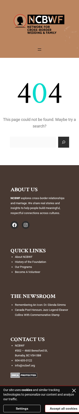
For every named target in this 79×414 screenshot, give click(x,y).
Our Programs (23, 267)
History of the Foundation (30, 262)
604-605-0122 (23, 360)
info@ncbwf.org (25, 365)
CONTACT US (28, 339)
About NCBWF (23, 256)
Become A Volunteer (27, 272)
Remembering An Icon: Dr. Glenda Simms (40, 304)
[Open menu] (39, 49)
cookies (27, 390)
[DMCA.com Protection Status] (24, 376)
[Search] (63, 142)
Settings (22, 408)
